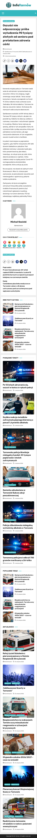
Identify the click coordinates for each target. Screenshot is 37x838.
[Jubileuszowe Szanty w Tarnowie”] (18, 675)
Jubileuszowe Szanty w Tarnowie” (8, 321)
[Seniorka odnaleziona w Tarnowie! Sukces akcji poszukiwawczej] (18, 476)
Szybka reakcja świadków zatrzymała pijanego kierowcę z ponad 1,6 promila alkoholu (18, 420)
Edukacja (8, 752)
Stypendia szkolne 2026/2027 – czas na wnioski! (8, 346)
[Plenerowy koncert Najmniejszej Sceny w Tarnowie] (18, 776)
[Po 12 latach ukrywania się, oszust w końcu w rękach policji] (18, 371)
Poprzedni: (18, 272)
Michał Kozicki (8, 49)
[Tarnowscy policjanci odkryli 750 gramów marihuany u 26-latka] (18, 544)
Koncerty (8, 683)
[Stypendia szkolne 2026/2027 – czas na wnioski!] (18, 744)
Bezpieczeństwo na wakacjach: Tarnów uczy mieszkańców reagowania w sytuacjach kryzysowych (8, 333)
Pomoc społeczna (17, 752)
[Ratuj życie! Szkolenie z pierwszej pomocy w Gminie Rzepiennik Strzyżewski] (18, 640)
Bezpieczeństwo (10, 648)
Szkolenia (20, 648)
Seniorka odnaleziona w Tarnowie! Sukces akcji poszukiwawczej (14, 493)
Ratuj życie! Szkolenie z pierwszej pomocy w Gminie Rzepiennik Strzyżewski (8, 308)
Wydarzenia (15, 683)
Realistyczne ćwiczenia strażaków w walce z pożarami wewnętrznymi (17, 824)
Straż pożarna (9, 816)
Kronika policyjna (8, 21)
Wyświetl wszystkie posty (18, 230)
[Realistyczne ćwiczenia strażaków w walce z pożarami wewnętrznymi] (18, 808)
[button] (3, 13)
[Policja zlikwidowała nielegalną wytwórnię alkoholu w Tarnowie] (18, 511)
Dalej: (17, 286)
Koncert (7, 784)
